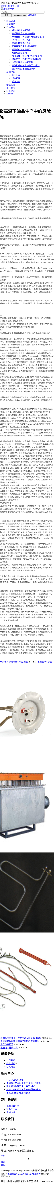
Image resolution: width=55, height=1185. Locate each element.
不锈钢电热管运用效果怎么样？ (21, 1086)
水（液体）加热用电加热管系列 (27, 56)
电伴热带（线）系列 (21, 40)
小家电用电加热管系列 (22, 62)
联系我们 (10, 91)
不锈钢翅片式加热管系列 (23, 33)
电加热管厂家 (12, 1106)
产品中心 (10, 27)
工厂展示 (10, 88)
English (9, 94)
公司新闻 (16, 75)
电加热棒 (10, 1112)
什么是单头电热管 (14, 1080)
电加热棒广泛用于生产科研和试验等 (23, 1083)
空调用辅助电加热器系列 (23, 69)
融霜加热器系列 (19, 53)
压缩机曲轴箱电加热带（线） (26, 65)
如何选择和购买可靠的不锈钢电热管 (23, 1089)
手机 (3, 1156)
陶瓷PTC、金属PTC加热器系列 (26, 59)
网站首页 (10, 21)
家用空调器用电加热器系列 (24, 46)
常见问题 (16, 81)
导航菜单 (32, 15)
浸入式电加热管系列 (21, 30)
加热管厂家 (11, 1109)
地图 (3, 1165)
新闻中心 (10, 72)
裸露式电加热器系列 (21, 49)
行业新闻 (16, 78)
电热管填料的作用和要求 (18, 1093)
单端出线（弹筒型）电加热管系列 (28, 37)
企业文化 (10, 85)
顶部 (3, 1162)
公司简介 (10, 24)
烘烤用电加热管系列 (21, 43)
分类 (27, 1159)
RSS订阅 (15, 6)
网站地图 (5, 6)
